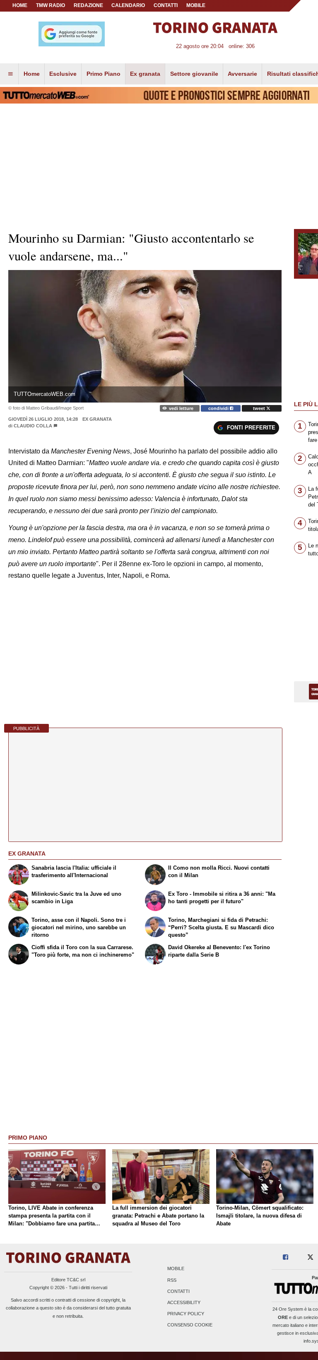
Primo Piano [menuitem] (103, 73)
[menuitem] (10, 74)
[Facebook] (285, 1257)
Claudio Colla (33, 425)
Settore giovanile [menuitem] (194, 73)
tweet (259, 408)
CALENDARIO (128, 5)
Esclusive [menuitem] (63, 73)
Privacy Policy (185, 1314)
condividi (219, 408)
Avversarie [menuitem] (242, 73)
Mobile (175, 1268)
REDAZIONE (88, 5)
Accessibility (183, 1302)
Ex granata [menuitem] (145, 73)
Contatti (178, 1291)
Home (19, 5)
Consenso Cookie (189, 1325)
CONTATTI (166, 5)
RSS (171, 1280)
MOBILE (195, 5)
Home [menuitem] (32, 73)
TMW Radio (50, 5)
